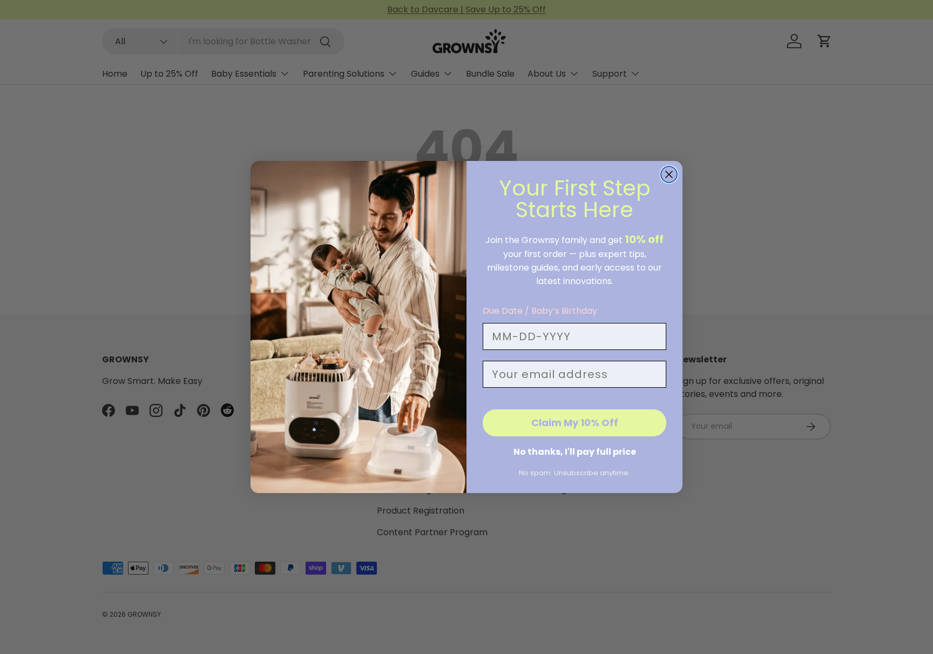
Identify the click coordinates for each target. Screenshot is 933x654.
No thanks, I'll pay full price (574, 452)
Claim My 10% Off (574, 422)
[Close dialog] (669, 174)
